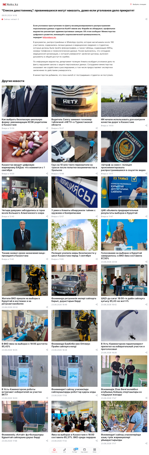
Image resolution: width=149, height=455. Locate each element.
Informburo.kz (49, 37)
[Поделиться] (146, 19)
